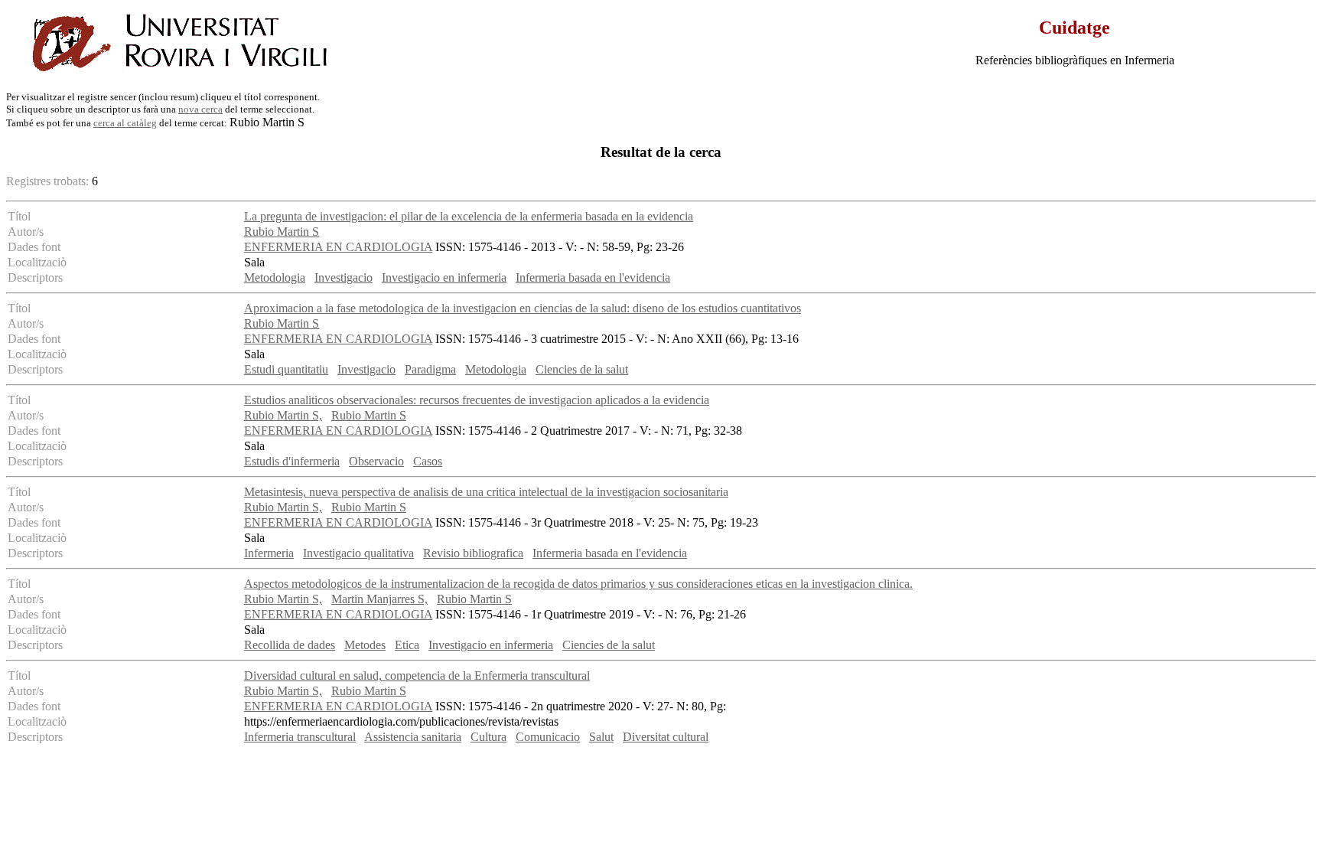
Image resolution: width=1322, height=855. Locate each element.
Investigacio (343, 277)
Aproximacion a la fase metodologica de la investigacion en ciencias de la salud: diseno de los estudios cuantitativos (522, 308)
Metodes (365, 644)
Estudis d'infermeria (292, 461)
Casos (427, 461)
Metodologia (274, 277)
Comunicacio (548, 736)
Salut (601, 736)
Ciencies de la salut (582, 369)
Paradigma (430, 369)
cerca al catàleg (125, 123)
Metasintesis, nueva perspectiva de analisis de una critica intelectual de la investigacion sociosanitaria (486, 491)
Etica (407, 644)
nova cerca (200, 109)
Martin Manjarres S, (379, 598)
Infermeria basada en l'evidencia (593, 277)
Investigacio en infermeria (444, 277)
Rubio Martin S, (283, 415)
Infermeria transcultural (300, 736)
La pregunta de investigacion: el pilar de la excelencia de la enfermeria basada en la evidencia (468, 216)
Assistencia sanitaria (412, 736)
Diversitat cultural (665, 736)
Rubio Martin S (281, 231)
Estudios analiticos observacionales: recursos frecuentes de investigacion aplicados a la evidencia (476, 399)
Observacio (376, 461)
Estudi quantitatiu (286, 369)
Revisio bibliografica (473, 553)
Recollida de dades (289, 644)
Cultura (488, 736)
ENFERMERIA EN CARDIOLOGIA (338, 246)
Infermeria (269, 553)
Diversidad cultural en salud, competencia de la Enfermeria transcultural (417, 675)
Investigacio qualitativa (358, 553)
